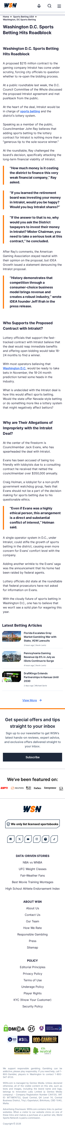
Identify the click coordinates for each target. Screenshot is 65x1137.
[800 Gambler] (45, 1039)
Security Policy (32, 1006)
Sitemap (32, 947)
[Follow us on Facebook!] (10, 839)
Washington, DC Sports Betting (19, 19)
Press (32, 941)
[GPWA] (22, 1050)
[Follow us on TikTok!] (54, 839)
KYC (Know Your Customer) (32, 1000)
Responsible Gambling (32, 934)
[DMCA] (14, 1028)
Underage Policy (32, 987)
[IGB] (50, 1028)
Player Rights (33, 993)
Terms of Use (32, 980)
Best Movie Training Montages (32, 882)
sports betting (30, 111)
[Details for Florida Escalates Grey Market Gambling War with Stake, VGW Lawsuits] (11, 639)
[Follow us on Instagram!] (36, 839)
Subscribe (33, 757)
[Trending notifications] (39, 6)
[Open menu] (59, 6)
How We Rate (32, 928)
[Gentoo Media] (18, 1039)
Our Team (32, 921)
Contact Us (32, 915)
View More (29, 700)
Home (6, 16)
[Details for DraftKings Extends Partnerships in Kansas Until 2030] (11, 680)
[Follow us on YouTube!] (28, 839)
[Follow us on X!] (19, 839)
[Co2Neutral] (42, 1050)
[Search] (49, 6)
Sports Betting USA (23, 16)
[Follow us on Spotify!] (45, 839)
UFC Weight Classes (32, 869)
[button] (59, 6)
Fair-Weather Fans (32, 875)
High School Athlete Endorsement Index (32, 888)
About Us (32, 908)
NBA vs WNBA (32, 862)
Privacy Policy (32, 973)
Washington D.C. (14, 368)
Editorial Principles (32, 967)
